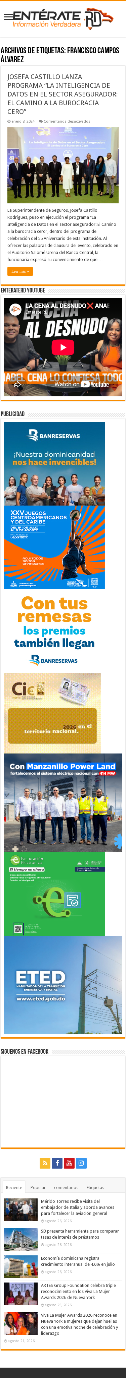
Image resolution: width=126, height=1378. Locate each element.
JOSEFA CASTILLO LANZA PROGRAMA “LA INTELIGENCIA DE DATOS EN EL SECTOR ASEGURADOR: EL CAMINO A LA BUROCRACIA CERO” (62, 94)
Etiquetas (95, 1187)
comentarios (66, 1187)
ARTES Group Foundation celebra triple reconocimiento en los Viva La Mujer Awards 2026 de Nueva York (78, 1291)
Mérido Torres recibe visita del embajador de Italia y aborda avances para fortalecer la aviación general (77, 1207)
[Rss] (45, 1163)
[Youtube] (69, 1163)
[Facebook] (57, 1163)
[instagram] (81, 1163)
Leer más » (20, 271)
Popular (38, 1187)
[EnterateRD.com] (63, 18)
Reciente (14, 1187)
